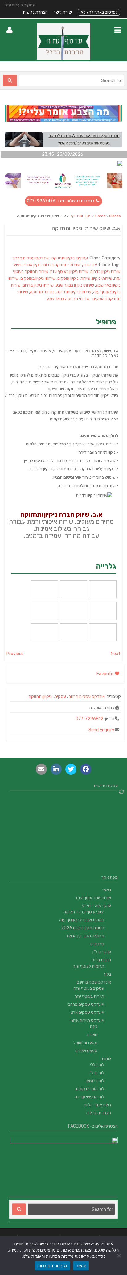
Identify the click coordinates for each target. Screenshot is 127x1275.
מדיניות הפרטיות (52, 1265)
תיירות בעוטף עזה (89, 996)
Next (116, 653)
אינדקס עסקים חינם (94, 982)
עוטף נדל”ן (101, 952)
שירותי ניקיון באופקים (37, 278)
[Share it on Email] (41, 769)
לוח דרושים (95, 1080)
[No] (119, 1255)
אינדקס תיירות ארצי (87, 1020)
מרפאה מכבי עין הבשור (85, 936)
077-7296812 (89, 718)
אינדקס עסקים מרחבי (30, 258)
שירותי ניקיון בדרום (38, 285)
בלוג (107, 974)
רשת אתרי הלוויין (97, 1105)
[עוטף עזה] (63, 58)
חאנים (92, 1034)
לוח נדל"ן (96, 1072)
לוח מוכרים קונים (90, 1088)
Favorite (105, 673)
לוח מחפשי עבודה (89, 1097)
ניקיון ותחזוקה (81, 216)
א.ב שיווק (89, 264)
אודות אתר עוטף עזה (93, 897)
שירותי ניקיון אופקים (73, 278)
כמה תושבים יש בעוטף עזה (81, 919)
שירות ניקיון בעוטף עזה (69, 271)
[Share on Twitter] (70, 769)
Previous (15, 653)
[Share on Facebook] (85, 769)
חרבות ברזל (101, 960)
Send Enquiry (101, 729)
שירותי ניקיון (102, 278)
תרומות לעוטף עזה (88, 966)
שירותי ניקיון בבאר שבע (74, 285)
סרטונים (97, 944)
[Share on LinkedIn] (56, 769)
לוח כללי (97, 1064)
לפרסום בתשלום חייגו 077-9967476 (61, 201)
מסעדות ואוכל (85, 1042)
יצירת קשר (63, 12)
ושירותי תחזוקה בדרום (61, 264)
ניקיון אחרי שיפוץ (28, 264)
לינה (93, 1026)
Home (100, 216)
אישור (81, 1265)
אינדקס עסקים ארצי (87, 1012)
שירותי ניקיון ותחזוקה (73, 292)
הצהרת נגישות (35, 12)
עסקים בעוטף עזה (89, 988)
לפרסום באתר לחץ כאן (99, 12)
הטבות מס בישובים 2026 (82, 927)
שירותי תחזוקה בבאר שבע (68, 298)
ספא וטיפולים (86, 1050)
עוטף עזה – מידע (96, 905)
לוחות (106, 1058)
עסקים (82, 258)
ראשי (106, 889)
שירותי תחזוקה (42, 292)
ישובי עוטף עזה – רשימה (83, 911)
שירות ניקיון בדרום (105, 271)
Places (115, 216)
